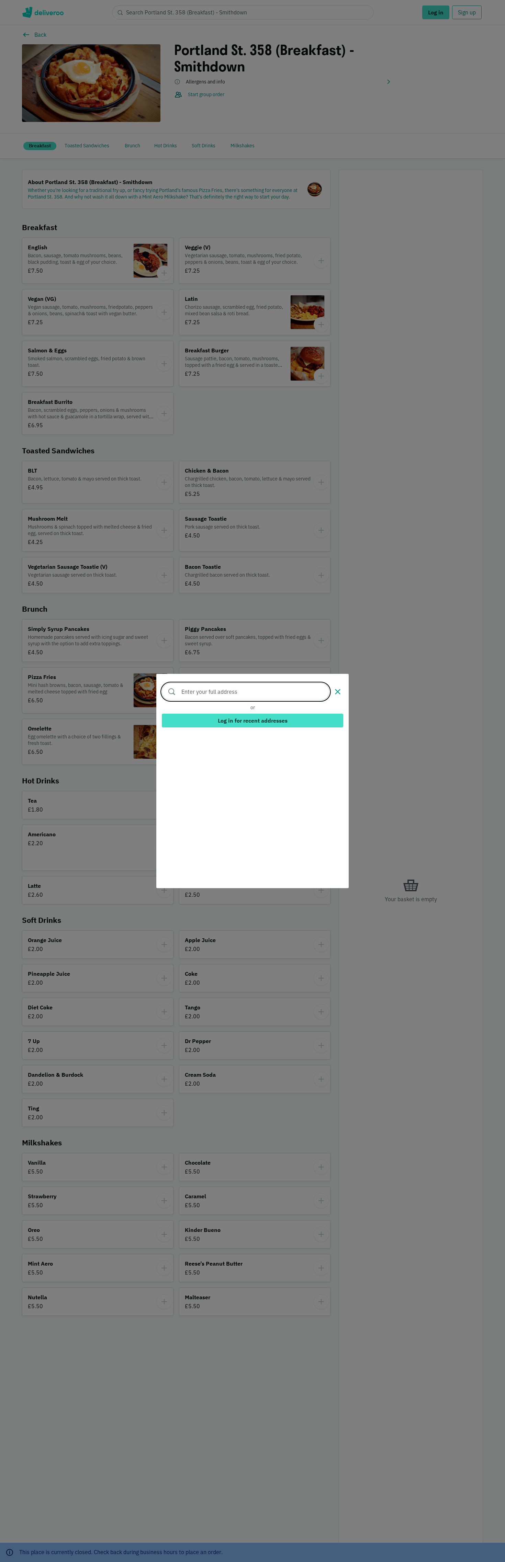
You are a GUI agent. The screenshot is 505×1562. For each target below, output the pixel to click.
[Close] (337, 691)
